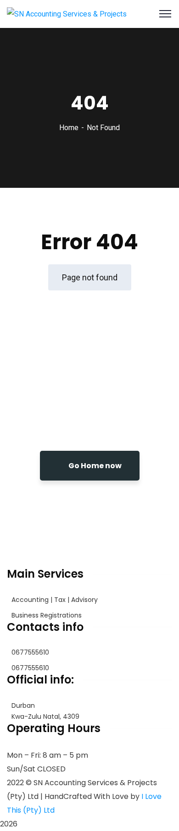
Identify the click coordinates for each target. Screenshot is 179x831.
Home (68, 127)
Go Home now (94, 465)
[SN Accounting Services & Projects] (67, 13)
